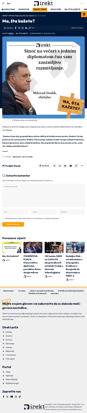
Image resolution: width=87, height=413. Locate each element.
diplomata (17, 157)
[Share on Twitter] (19, 28)
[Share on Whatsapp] (22, 28)
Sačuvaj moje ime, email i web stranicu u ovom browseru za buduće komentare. (32, 218)
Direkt (11, 33)
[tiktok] (20, 397)
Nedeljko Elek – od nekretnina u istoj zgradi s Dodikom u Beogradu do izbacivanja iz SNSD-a (74, 266)
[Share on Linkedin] (26, 28)
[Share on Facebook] (15, 28)
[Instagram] (16, 397)
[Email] (70, 166)
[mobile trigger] (4, 3)
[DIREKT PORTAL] (43, 3)
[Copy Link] (29, 28)
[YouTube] (12, 397)
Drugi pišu (29, 251)
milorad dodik (27, 157)
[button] (84, 14)
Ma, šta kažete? (10, 256)
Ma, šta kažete (22, 33)
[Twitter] (7, 397)
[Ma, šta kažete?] (11, 247)
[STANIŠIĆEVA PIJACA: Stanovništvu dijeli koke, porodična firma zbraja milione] (32, 247)
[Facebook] (3, 397)
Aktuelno (71, 248)
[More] (33, 28)
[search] (76, 3)
